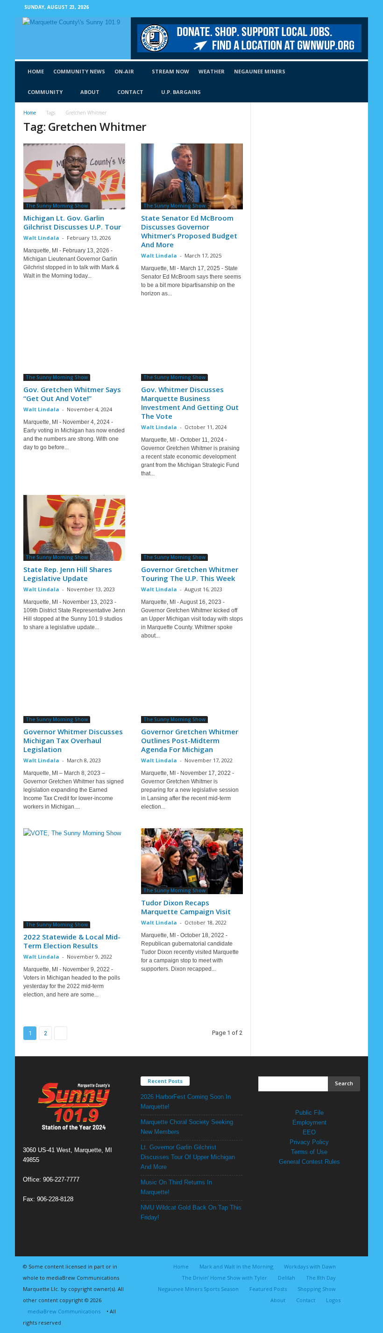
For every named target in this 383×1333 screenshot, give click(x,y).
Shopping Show (317, 1288)
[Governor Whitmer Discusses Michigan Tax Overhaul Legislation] (74, 690)
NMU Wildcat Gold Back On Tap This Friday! (191, 1212)
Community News (79, 71)
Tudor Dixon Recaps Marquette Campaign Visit (186, 907)
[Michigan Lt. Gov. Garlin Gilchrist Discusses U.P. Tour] (74, 176)
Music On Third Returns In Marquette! (176, 1187)
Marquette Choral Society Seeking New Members (187, 1126)
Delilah (286, 1277)
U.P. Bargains (181, 91)
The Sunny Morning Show (57, 205)
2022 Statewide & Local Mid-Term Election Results (72, 941)
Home (36, 71)
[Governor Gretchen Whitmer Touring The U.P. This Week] (192, 528)
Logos (333, 1300)
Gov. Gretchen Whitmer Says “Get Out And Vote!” (72, 394)
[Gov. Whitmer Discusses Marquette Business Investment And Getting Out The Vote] (192, 348)
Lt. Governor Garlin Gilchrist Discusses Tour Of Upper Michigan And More (188, 1157)
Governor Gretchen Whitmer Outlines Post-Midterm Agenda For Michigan (189, 740)
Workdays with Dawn (310, 1266)
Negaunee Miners (259, 71)
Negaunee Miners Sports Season (198, 1288)
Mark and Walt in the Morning (236, 1266)
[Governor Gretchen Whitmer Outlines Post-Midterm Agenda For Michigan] (192, 690)
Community (45, 91)
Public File (309, 1112)
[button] (354, 82)
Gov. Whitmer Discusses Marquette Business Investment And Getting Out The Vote (190, 403)
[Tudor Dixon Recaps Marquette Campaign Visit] (192, 861)
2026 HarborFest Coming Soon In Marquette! (186, 1101)
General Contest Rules (309, 1161)
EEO (309, 1132)
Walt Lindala (41, 237)
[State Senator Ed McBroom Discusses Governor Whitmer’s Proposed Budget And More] (192, 176)
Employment (309, 1122)
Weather (212, 71)
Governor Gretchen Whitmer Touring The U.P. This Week (189, 574)
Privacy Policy (309, 1142)
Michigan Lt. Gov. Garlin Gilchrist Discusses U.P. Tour (72, 222)
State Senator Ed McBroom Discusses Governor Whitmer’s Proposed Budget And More (189, 231)
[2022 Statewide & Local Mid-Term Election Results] (74, 878)
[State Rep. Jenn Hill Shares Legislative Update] (74, 528)
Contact (130, 91)
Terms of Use (309, 1151)
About (89, 91)
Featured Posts (268, 1288)
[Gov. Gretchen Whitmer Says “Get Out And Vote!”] (74, 348)
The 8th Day (321, 1277)
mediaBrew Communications (64, 1311)
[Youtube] (354, 8)
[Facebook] (339, 8)
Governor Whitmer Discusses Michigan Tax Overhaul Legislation (73, 740)
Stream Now (170, 71)
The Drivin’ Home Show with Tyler (224, 1277)
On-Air (124, 71)
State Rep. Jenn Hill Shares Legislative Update (67, 574)
